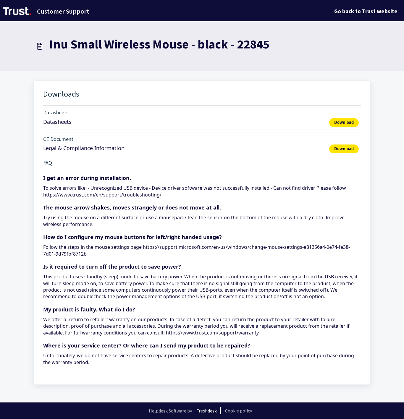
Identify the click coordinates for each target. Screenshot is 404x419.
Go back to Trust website (365, 11)
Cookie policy (238, 411)
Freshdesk (206, 411)
